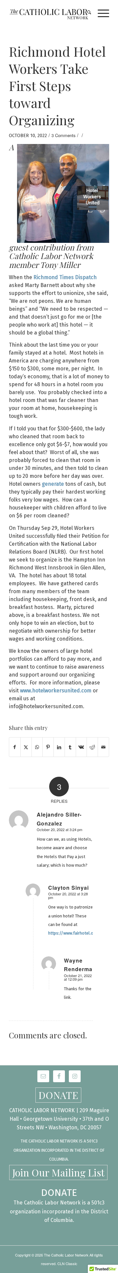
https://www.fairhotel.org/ (74, 933)
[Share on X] (26, 747)
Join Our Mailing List (58, 1172)
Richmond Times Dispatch (65, 277)
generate (53, 484)
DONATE (58, 1095)
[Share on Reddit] (92, 747)
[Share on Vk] (81, 747)
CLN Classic (67, 1263)
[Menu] (100, 13)
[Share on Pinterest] (48, 747)
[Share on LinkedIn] (59, 747)
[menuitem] (86, 13)
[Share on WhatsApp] (37, 747)
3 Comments (63, 135)
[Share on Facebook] (14, 747)
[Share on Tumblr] (70, 747)
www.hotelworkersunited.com (55, 690)
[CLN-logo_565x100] (49, 13)
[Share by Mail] (103, 747)
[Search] (86, 13)
